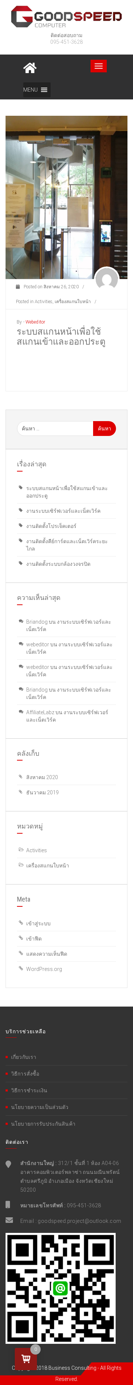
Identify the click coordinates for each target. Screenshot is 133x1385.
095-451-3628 (84, 1205)
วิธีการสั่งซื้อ (25, 1074)
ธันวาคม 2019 (42, 792)
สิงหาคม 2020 (42, 777)
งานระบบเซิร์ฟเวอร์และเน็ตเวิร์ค (63, 511)
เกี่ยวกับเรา (23, 1057)
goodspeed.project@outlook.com (79, 1221)
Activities (43, 301)
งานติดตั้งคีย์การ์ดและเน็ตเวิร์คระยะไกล (67, 545)
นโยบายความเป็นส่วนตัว (40, 1107)
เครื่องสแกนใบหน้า (73, 301)
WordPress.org (44, 969)
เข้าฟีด (34, 939)
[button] (30, 89)
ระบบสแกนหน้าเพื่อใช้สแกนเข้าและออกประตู (61, 336)
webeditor (35, 322)
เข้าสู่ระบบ (38, 923)
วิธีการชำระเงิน (29, 1090)
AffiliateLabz (40, 712)
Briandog (37, 622)
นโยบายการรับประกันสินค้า (43, 1124)
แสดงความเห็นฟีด (46, 954)
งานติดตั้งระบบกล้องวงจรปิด (58, 564)
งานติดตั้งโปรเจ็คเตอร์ (51, 526)
